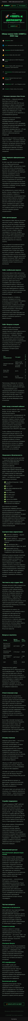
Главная (4, 1)
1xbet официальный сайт (16, 1)
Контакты (14, 1019)
